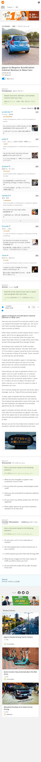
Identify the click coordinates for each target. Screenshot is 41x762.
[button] (20, 221)
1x (33, 307)
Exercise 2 (5, 285)
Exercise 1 (5, 89)
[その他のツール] (38, 307)
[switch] (4, 79)
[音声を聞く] (12, 112)
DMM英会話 (6, 26)
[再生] (3, 307)
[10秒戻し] (29, 307)
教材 (17, 7)
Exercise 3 (5, 461)
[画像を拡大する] (20, 46)
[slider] (2, 310)
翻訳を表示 (10, 79)
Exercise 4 (5, 520)
